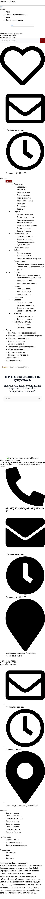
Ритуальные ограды (22, 322)
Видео (8, 17)
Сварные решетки (24, 239)
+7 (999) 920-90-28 (8, 35)
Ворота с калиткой (24, 280)
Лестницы (18, 184)
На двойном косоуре (26, 201)
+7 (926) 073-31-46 (8, 37)
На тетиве (21, 203)
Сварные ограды (24, 327)
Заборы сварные (24, 256)
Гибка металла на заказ (18, 349)
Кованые (21, 209)
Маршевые (21, 187)
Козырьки (18, 297)
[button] (2, 9)
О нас (8, 12)
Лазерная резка (23, 195)
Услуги (8, 330)
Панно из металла (21, 247)
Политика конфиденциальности (14, 863)
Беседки (17, 300)
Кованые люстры (24, 319)
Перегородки (19, 261)
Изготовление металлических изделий (25, 336)
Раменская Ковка (7, 1)
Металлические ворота (26, 283)
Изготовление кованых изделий (22, 333)
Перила (17, 212)
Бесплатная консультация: (11, 34)
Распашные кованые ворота (29, 278)
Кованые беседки (24, 303)
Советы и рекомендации (16, 15)
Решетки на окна (21, 234)
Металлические (23, 192)
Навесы (17, 286)
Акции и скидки (12, 358)
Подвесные (22, 206)
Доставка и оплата (14, 360)
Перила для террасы (25, 220)
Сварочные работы (16, 341)
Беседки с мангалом (25, 305)
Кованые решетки (25, 236)
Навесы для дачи (24, 294)
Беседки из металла (25, 308)
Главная (5, 367)
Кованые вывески (25, 316)
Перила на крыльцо (25, 217)
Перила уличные (24, 228)
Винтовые (21, 190)
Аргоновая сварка (16, 344)
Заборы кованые (24, 253)
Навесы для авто (24, 291)
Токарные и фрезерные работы (22, 347)
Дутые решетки (23, 245)
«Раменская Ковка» (8, 661)
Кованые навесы (24, 289)
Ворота (17, 272)
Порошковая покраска (18, 355)
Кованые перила (24, 231)
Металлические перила (27, 225)
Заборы (17, 250)
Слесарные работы (16, 352)
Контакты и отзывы (14, 20)
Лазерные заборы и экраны (29, 258)
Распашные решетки (26, 242)
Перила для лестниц (25, 214)
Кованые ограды (24, 325)
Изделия (17, 314)
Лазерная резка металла (18, 338)
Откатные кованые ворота (28, 275)
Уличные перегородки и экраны (30, 264)
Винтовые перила (24, 223)
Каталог (9, 181)
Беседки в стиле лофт (26, 311)
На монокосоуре (24, 198)
